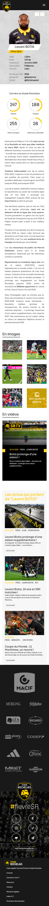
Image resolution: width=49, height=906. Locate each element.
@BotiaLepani (31, 80)
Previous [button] (3, 450)
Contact (10, 873)
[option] (24, 450)
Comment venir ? (13, 878)
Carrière (10, 887)
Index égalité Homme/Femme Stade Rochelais (24, 868)
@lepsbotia (30, 77)
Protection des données (15, 901)
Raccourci (10, 882)
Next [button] (45, 450)
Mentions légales (13, 892)
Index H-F (10, 896)
